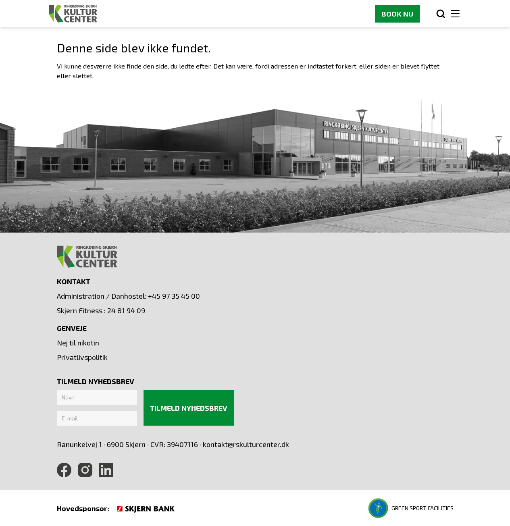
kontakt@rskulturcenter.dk (246, 444)
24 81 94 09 (126, 310)
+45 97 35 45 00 (174, 295)
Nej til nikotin (78, 342)
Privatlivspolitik (82, 357)
